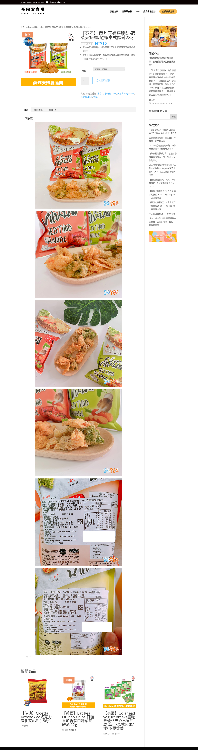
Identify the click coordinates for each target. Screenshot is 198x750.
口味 (28, 27)
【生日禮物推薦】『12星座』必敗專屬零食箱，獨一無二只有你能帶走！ (163, 157)
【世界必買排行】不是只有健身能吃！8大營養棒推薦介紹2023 (162, 183)
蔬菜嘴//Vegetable (125, 93)
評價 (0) (52, 109)
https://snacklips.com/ (162, 103)
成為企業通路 (149, 11)
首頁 (22, 27)
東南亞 (100, 93)
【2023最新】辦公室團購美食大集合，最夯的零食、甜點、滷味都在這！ (162, 222)
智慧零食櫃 (127, 11)
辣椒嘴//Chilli (37, 27)
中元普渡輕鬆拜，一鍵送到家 (162, 213)
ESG (138, 11)
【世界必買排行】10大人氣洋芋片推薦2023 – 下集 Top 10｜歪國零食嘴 (162, 194)
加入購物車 (103, 80)
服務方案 (114, 11)
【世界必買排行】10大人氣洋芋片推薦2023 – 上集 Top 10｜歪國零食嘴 (162, 206)
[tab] (26, 109)
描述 (26, 109)
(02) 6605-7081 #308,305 (33, 2)
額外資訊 (38, 109)
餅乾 (95, 97)
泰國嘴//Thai (110, 93)
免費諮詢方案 (168, 11)
